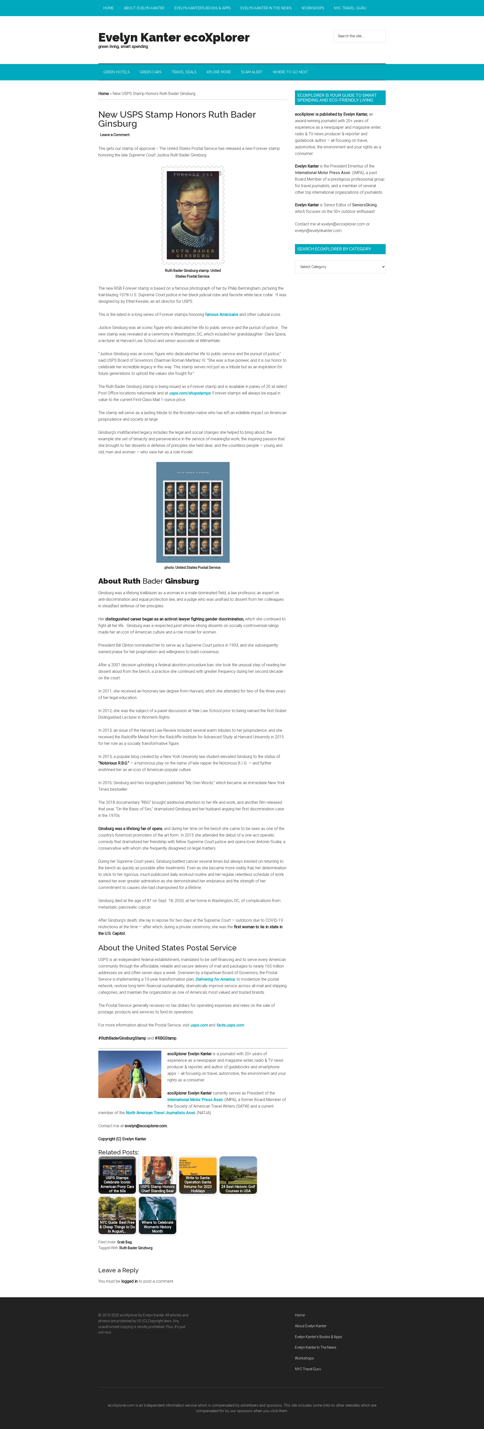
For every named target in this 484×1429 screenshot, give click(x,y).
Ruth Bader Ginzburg (136, 1248)
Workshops (304, 1358)
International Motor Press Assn (322, 172)
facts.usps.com (230, 1025)
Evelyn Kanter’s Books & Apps (318, 1337)
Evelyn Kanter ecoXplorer (174, 37)
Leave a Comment (115, 135)
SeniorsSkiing (364, 205)
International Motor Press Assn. (195, 1099)
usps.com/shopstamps (189, 393)
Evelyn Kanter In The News (315, 1347)
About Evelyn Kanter (310, 1326)
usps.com (199, 1025)
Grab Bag (124, 1242)
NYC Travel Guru (308, 1369)
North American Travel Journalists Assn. (161, 1112)
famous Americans (221, 314)
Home (103, 93)
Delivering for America (215, 979)
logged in (129, 1281)
